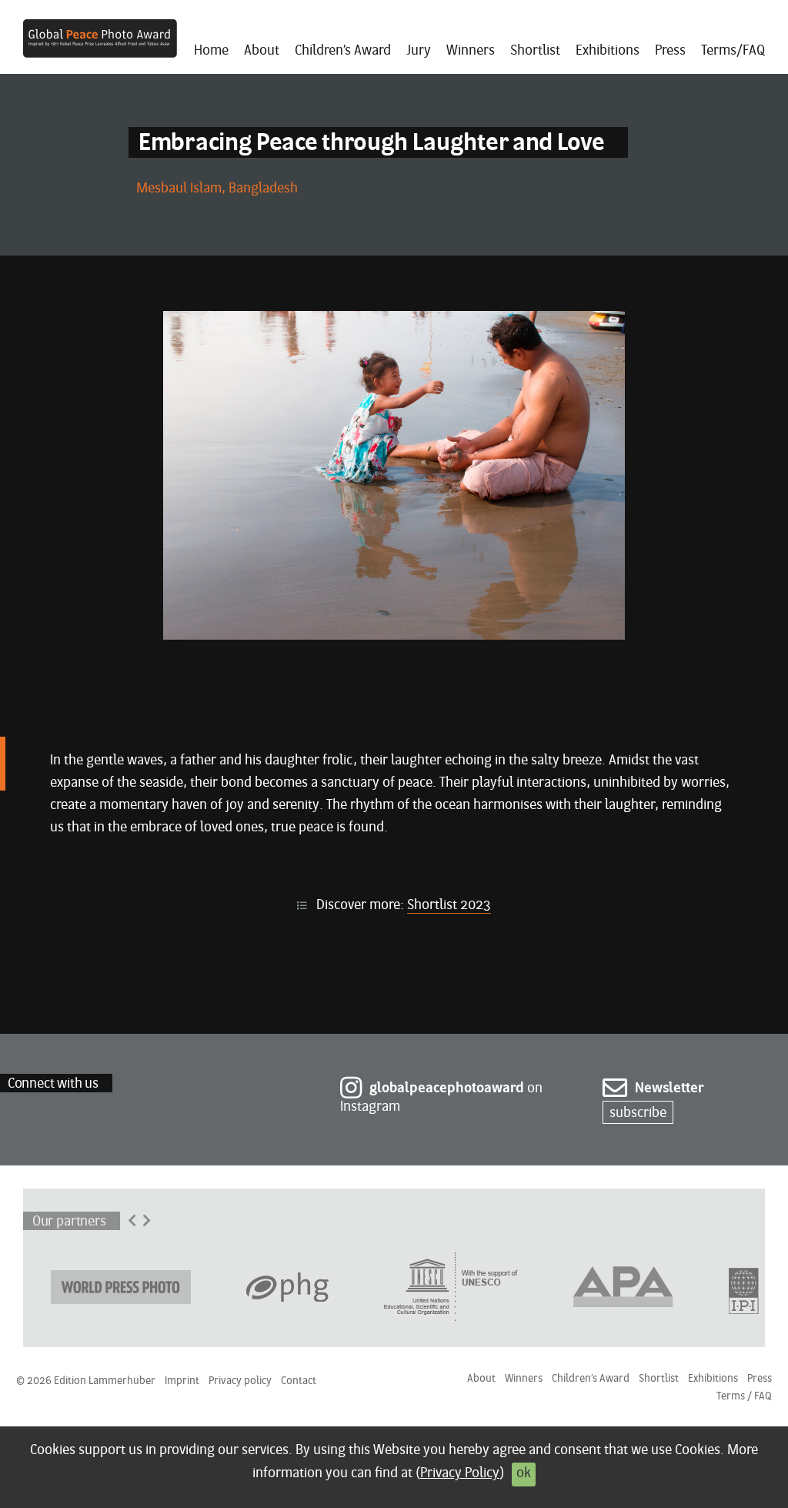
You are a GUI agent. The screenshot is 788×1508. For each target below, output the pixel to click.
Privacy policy (240, 1381)
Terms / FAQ (744, 1397)
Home (211, 51)
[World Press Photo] (121, 1285)
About (261, 51)
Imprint (182, 1381)
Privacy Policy (459, 1473)
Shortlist (535, 51)
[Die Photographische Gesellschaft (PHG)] (287, 1285)
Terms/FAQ (733, 51)
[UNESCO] (451, 1285)
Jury (418, 51)
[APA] (623, 1285)
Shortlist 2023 (449, 905)
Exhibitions (607, 51)
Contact (298, 1381)
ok (523, 1473)
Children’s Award (343, 51)
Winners (470, 51)
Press (670, 51)
